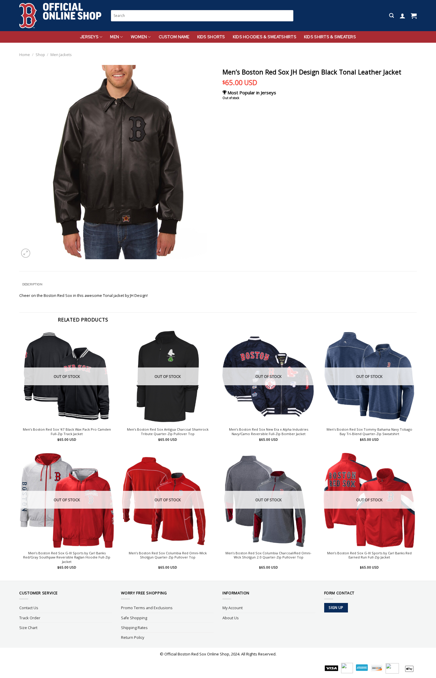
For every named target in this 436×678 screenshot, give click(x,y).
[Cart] (414, 15)
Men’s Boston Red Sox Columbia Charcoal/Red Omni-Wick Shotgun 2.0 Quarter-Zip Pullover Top (268, 555)
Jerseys (89, 36)
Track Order (29, 617)
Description (32, 284)
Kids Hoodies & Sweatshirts (264, 36)
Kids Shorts (211, 36)
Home (24, 54)
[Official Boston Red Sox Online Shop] (60, 16)
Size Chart (28, 627)
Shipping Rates (134, 627)
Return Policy (132, 637)
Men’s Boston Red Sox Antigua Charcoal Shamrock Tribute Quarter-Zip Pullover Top (168, 431)
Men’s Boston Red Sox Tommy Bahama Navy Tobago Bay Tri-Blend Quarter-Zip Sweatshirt (369, 431)
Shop (40, 54)
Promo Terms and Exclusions (147, 607)
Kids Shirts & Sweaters (330, 36)
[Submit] (289, 16)
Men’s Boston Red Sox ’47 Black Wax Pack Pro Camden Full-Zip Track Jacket (67, 431)
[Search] (391, 15)
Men (114, 36)
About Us (230, 617)
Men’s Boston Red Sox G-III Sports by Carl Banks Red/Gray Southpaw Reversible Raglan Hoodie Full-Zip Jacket (66, 557)
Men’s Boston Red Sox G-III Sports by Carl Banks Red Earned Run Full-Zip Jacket (369, 555)
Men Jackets (61, 54)
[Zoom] (25, 253)
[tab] (32, 284)
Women (139, 36)
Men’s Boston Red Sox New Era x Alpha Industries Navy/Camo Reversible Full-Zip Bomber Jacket (268, 431)
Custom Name (174, 36)
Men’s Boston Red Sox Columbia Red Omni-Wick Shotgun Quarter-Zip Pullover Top (168, 555)
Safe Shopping (134, 617)
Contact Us (28, 607)
